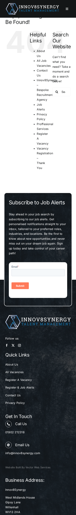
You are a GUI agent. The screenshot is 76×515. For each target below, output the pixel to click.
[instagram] (19, 345)
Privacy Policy (15, 403)
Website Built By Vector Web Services (28, 467)
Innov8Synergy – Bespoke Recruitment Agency (47, 89)
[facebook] (6, 345)
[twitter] (13, 345)
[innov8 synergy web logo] (32, 4)
